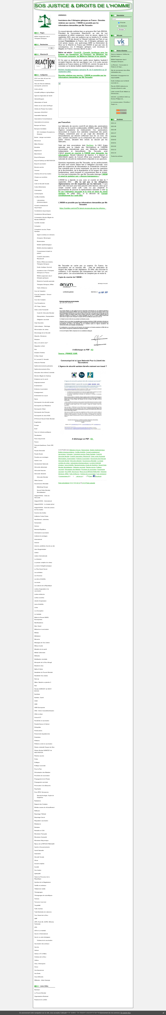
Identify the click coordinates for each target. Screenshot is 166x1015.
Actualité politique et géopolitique (44, 92)
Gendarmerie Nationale (41, 464)
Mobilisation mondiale (40, 659)
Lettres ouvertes (39, 597)
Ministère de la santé (40, 649)
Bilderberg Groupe (42, 487)
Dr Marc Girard (38, 356)
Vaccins (36, 947)
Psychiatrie (37, 789)
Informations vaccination (41, 532)
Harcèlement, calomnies (41, 519)
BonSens (90, 145)
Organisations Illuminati (41, 996)
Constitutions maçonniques (42, 211)
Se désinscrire (123, 26)
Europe (36, 425)
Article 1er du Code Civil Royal (43, 105)
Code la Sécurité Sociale (41, 183)
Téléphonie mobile (39, 889)
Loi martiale (37, 614)
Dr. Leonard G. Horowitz (41, 359)
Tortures (36, 898)
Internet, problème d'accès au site (44, 546)
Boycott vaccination (40, 164)
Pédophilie (37, 727)
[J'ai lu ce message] (163, 1013)
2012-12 (113, 149)
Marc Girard (37, 626)
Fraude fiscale (38, 454)
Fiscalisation (38, 435)
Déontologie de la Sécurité (42, 333)
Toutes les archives (116, 156)
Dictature (37, 339)
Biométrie (37, 147)
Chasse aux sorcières (40, 177)
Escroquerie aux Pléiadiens (42, 405)
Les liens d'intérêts (40, 579)
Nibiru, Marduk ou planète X (42, 682)
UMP (35, 918)
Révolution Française (40, 834)
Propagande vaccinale (41, 782)
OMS (35, 704)
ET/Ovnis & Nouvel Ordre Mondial (44, 418)
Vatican (36, 950)
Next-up (36, 679)
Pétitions (37, 740)
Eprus (36, 399)
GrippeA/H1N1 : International (43, 501)
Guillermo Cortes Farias (41, 516)
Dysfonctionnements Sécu (42, 369)
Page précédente (63, 483)
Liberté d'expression (40, 601)
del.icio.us (79, 476)
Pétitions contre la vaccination (43, 744)
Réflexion (37, 810)
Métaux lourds (38, 646)
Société (36, 867)
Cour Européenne (39, 303)
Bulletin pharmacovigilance (45, 248)
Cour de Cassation (40, 291)
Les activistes (38, 572)
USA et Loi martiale (40, 930)
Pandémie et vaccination (41, 720)
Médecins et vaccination (41, 629)
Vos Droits (37, 973)
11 (79, 483)
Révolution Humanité (40, 837)
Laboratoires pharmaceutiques (79, 463)
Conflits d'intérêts (39, 197)
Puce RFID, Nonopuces (41, 792)
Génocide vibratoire (40, 473)
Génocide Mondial (42, 477)
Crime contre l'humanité (41, 309)
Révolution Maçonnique (41, 840)
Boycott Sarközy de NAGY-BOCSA (44, 160)
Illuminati (37, 989)
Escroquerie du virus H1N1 (42, 415)
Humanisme (37, 523)
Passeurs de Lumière (40, 999)
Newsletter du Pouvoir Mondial (43, 672)
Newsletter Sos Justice (41, 675)
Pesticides (37, 737)
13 (83, 483)
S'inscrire (122, 22)
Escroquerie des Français (42, 412)
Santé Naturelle (39, 850)
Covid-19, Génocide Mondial (45, 313)
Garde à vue (38, 460)
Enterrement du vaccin (41, 395)
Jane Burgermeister (40, 549)
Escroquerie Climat (40, 409)
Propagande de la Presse (42, 779)
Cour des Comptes (40, 299)
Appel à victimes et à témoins (45, 234)
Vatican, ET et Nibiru (40, 953)
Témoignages (38, 892)
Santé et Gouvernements (42, 847)
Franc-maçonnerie (39, 438)
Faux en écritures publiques (42, 432)
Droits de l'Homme (39, 362)
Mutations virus (38, 665)
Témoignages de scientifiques (43, 895)
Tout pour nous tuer (40, 902)
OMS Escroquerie (39, 707)
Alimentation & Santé (40, 102)
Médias (36, 632)
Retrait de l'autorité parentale (45, 281)
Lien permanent (101, 474)
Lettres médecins (39, 594)
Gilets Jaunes (38, 480)
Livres (36, 607)
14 (85, 483)
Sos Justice (37, 870)
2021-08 (113, 129)
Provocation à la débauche (42, 785)
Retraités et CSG (39, 830)
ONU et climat (38, 714)
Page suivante (90, 483)
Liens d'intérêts (38, 604)
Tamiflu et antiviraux (40, 885)
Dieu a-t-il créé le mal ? (41, 343)
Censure (36, 170)
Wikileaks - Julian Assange (42, 980)
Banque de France (40, 125)
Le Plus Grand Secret (40, 569)
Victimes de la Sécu (40, 957)
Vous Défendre (38, 977)
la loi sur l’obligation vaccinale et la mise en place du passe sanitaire (83, 191)
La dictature (38, 559)
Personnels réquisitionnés (42, 734)
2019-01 (113, 143)
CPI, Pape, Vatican (40, 306)
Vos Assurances (39, 970)
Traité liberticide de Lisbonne (43, 912)
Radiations (37, 801)
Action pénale (38, 89)
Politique (37, 762)
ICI (92, 350)
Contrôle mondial (39, 222)
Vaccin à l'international (41, 933)
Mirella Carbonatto (39, 652)
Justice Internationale (40, 556)
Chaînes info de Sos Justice (42, 173)
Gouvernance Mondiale (41, 483)
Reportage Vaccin (39, 817)
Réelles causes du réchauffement (44, 807)
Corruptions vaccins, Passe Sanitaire (84, 454)
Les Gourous (38, 575)
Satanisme (37, 853)
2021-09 (113, 126)
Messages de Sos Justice (42, 642)
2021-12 (113, 123)
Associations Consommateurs (43, 119)
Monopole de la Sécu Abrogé (43, 662)
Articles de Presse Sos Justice (43, 109)
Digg (90, 476)
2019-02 (113, 139)
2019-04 (113, 136)
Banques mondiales (40, 128)
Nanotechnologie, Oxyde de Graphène (86, 465)
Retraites (37, 827)
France (36, 442)
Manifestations (38, 622)
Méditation (37, 636)
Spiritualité (37, 873)
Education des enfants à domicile (44, 372)
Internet (36, 542)
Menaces (37, 639)
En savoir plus (126, 1013)
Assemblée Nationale (40, 115)
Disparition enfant (39, 346)
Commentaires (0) (64, 476)
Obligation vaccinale (43, 319)
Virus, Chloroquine (39, 963)
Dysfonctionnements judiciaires (43, 366)
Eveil (35, 428)
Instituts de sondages (40, 536)
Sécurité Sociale (39, 857)
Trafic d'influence (42, 288)
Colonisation (38, 190)
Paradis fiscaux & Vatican (42, 724)
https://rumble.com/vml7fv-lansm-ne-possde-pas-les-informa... (83, 208)
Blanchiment (38, 154)
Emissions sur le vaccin (41, 379)
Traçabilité (37, 905)
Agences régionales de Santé (43, 95)
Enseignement (38, 392)
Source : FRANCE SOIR (68, 353)
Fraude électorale (39, 450)
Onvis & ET (37, 717)
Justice (36, 552)
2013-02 (113, 146)
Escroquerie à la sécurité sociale (44, 402)
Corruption (37, 226)
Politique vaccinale (40, 765)
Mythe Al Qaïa (38, 669)
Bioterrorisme (41, 241)
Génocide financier (40, 470)
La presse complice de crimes (43, 562)
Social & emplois (39, 863)
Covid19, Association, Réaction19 (80, 456)
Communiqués (38, 193)
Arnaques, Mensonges (44, 238)
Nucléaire (37, 694)
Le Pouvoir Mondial (40, 993)
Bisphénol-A (38, 150)
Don (35, 349)
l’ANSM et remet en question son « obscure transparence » (83, 175)
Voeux (36, 967)
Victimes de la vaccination (44, 940)
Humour (36, 526)
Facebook (98, 476)
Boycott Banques (39, 157)
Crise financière (39, 323)
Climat (36, 180)
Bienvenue (37, 140)
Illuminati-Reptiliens (40, 529)
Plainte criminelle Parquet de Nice (44, 747)
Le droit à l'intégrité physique (43, 566)
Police (36, 759)
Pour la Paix (38, 769)
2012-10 (113, 153)
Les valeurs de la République (43, 585)
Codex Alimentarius (40, 187)
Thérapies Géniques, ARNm (45, 284)
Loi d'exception (38, 611)
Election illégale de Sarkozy (42, 376)
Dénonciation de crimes (41, 329)
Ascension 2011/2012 (40, 112)
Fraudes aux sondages (41, 457)
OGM (35, 701)
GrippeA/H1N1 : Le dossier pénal (44, 504)
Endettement (38, 385)
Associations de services (41, 122)
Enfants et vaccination (41, 389)
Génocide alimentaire (40, 467)
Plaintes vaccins (39, 756)
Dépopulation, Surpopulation (45, 316)
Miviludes (37, 656)
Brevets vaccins (39, 167)
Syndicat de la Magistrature (42, 882)
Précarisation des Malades (42, 772)
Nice (35, 685)
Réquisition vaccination (41, 820)
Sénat (36, 860)
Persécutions (38, 730)
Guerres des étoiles (40, 513)
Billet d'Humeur (38, 144)
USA (35, 927)
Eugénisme (37, 422)
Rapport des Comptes (40, 804)
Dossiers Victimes (39, 352)
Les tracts (37, 582)
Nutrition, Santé (39, 697)
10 (77, 483)
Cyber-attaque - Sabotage (42, 326)
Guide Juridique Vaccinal (44, 267)
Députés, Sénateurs (40, 336)
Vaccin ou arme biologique (42, 937)
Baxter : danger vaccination (42, 137)
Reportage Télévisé (40, 814)
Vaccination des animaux (41, 943)
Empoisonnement (39, 382)
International (38, 539)
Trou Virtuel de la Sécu (41, 915)
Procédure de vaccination (42, 775)
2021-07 (113, 133)
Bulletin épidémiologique (44, 244)
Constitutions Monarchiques (42, 214)
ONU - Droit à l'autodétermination (44, 710)
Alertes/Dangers (39, 99)
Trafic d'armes (38, 908)
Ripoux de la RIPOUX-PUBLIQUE (44, 844)
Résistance (37, 824)
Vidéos (36, 960)
